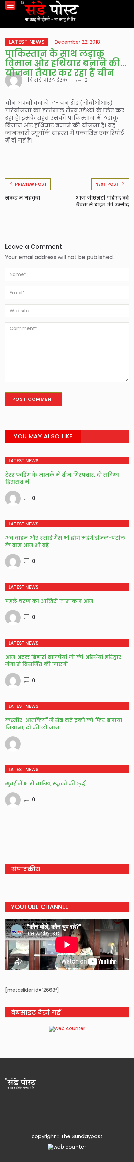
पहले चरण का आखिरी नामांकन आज (49, 601)
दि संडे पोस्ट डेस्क (47, 79)
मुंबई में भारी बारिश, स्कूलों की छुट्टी (46, 783)
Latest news (27, 41)
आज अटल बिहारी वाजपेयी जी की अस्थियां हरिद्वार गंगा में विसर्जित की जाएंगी (63, 660)
